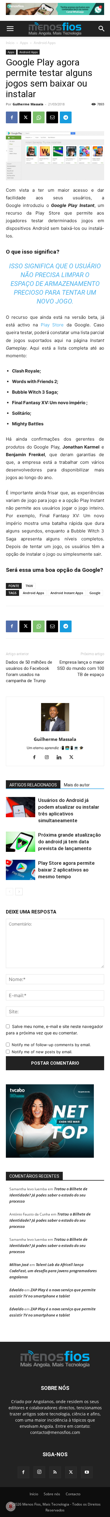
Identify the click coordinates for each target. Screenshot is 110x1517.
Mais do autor (77, 785)
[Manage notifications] (10, 1506)
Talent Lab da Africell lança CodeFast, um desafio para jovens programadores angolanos (53, 1271)
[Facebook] (12, 117)
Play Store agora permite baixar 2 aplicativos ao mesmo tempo (66, 869)
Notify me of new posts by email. (42, 1051)
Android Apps (45, 42)
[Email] (52, 117)
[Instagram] (49, 757)
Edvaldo (16, 1289)
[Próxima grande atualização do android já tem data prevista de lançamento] (20, 842)
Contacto (73, 1493)
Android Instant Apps (66, 593)
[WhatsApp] (39, 117)
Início (10, 42)
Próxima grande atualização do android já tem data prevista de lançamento (69, 841)
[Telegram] (66, 117)
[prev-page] (9, 891)
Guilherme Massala (28, 104)
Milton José (19, 1264)
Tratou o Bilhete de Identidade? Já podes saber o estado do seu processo (48, 1195)
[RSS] (55, 1472)
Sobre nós (52, 1493)
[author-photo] (55, 731)
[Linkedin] (61, 757)
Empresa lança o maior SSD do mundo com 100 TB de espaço (80, 668)
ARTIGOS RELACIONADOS (33, 785)
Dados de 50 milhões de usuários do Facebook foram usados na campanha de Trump (29, 671)
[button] (10, 29)
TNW (29, 586)
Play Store (52, 325)
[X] (25, 117)
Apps (24, 42)
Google (94, 593)
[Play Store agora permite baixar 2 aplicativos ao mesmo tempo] (20, 870)
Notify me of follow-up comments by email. (51, 1044)
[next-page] (19, 891)
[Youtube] (87, 1472)
